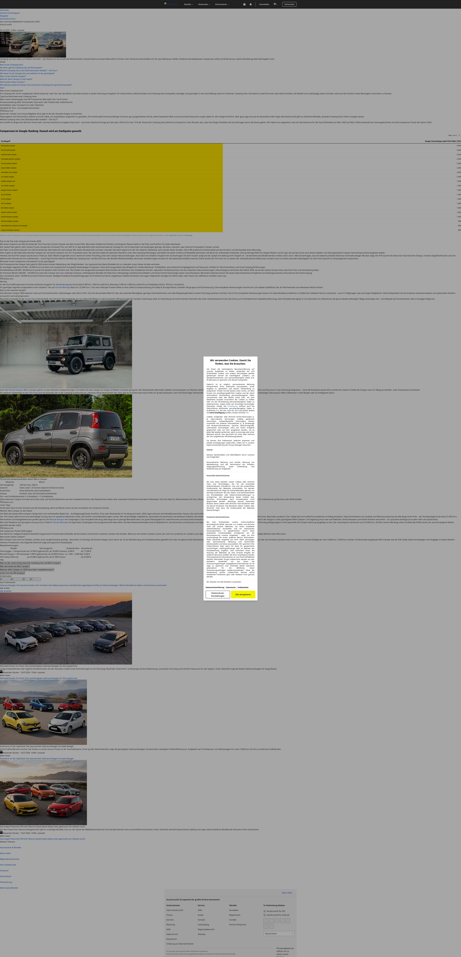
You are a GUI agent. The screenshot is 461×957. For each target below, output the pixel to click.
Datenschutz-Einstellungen (217, 594)
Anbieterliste (243, 587)
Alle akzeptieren (243, 594)
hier (247, 413)
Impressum (231, 587)
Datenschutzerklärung (215, 587)
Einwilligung (233, 406)
